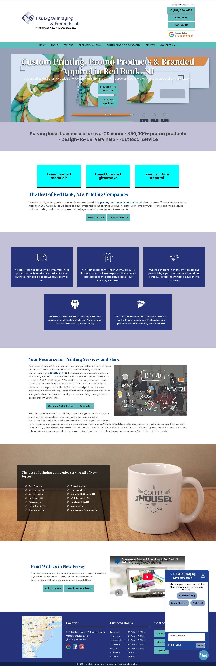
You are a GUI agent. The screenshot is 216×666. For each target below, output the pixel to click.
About (54, 45)
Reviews (150, 45)
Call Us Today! (53, 588)
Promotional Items (90, 45)
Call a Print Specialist (108, 101)
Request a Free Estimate (108, 88)
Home (42, 45)
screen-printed (59, 373)
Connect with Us (118, 217)
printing (104, 202)
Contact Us (167, 45)
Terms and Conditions (129, 664)
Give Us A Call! (96, 217)
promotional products (128, 202)
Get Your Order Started (61, 406)
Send (200, 645)
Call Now (161, 650)
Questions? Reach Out (78, 588)
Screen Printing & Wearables (124, 45)
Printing (69, 45)
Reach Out (86, 406)
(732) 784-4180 (77, 639)
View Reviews (164, 642)
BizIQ (170, 645)
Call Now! (198, 603)
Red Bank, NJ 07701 (78, 635)
